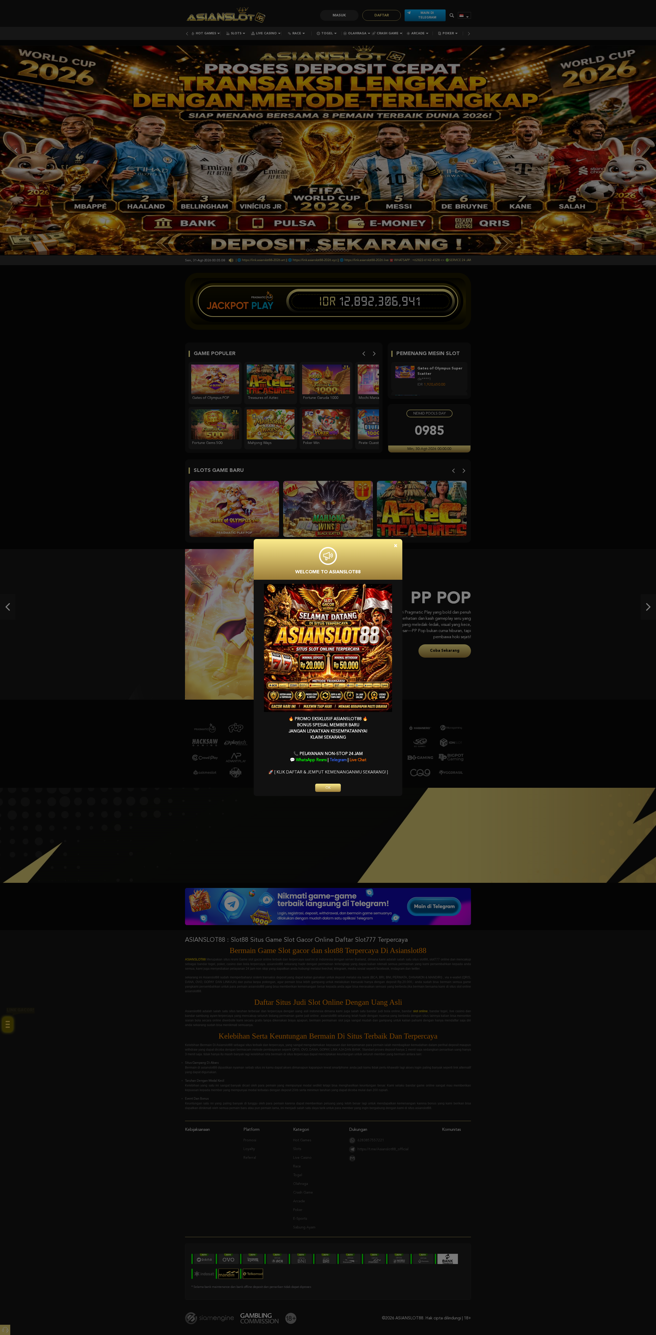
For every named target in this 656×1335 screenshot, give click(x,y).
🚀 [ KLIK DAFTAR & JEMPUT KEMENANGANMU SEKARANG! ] (328, 772)
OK (328, 788)
